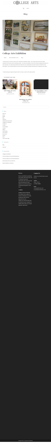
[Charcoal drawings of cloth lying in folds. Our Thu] (15, 375)
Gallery (4, 129)
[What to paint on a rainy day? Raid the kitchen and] (15, 311)
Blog (22, 57)
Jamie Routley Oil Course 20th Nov (10, 91)
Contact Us (5, 123)
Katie (5, 57)
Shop (3, 136)
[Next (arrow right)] (1, 444)
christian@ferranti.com (38, 188)
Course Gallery (5, 126)
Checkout (4, 119)
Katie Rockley (5, 131)
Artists (4, 115)
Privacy (4, 135)
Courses (4, 128)
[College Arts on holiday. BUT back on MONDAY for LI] (5, 321)
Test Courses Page (6, 138)
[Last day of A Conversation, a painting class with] (10, 393)
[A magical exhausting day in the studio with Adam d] (5, 232)
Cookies (4, 125)
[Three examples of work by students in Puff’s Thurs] (10, 318)
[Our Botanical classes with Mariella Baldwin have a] (10, 209)
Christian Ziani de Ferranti (7, 120)
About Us (4, 113)
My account (5, 134)
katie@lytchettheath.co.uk (40, 189)
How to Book (5, 132)
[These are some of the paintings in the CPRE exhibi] (5, 378)
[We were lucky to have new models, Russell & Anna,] (15, 200)
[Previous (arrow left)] (0, 444)
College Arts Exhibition (7, 154)
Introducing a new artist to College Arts (25, 100)
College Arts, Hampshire (7, 122)
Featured (4, 147)
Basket (4, 116)
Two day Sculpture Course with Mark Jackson (41, 91)
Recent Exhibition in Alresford (8, 163)
